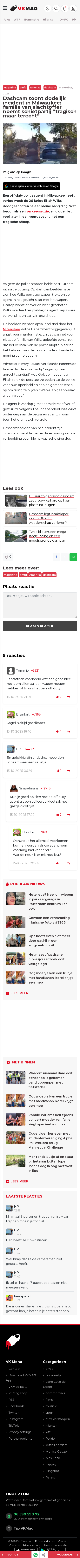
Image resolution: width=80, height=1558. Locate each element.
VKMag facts (18, 1387)
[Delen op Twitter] (65, 557)
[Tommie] (11, 671)
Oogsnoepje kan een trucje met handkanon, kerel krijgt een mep (51, 977)
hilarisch (51, 1425)
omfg (23, 87)
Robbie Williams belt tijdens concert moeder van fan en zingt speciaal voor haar (51, 1119)
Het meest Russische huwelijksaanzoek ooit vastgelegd (46, 959)
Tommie (22, 670)
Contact (14, 1369)
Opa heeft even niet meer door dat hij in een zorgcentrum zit (49, 940)
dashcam (50, 87)
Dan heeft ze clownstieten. (27, 1240)
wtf (48, 1432)
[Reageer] (68, 697)
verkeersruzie (37, 211)
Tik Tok (14, 1425)
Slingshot (52, 1471)
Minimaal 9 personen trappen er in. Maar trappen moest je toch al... (37, 1219)
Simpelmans (28, 788)
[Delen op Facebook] (56, 557)
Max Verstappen (58, 1419)
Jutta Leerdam (57, 1445)
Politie (50, 1438)
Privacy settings (20, 1432)
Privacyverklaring (45, 1541)
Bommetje (31, 19)
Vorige (12, 1554)
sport (49, 1412)
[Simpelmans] (14, 788)
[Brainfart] (11, 714)
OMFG (63, 19)
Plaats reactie (40, 626)
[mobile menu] (5, 8)
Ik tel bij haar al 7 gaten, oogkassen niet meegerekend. (36, 1285)
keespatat (22, 1296)
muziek (51, 1406)
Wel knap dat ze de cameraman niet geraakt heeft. (34, 1261)
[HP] (11, 749)
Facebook (16, 1406)
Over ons (14, 1545)
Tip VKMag (24, 1528)
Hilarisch (49, 19)
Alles (7, 19)
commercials (55, 1393)
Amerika (35, 87)
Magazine (10, 87)
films (49, 1399)
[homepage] (23, 8)
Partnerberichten (21, 1438)
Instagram (16, 1419)
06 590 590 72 (27, 1514)
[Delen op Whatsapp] (73, 557)
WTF (17, 19)
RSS (11, 1399)
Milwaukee (11, 329)
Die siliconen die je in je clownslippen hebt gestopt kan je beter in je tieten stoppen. (38, 1309)
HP (18, 749)
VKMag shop (18, 1393)
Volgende (65, 1554)
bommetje (54, 1375)
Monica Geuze (56, 1451)
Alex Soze (53, 1458)
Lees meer (19, 993)
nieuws (51, 1464)
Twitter (14, 1412)
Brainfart (23, 714)
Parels (50, 1477)
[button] (56, 8)
